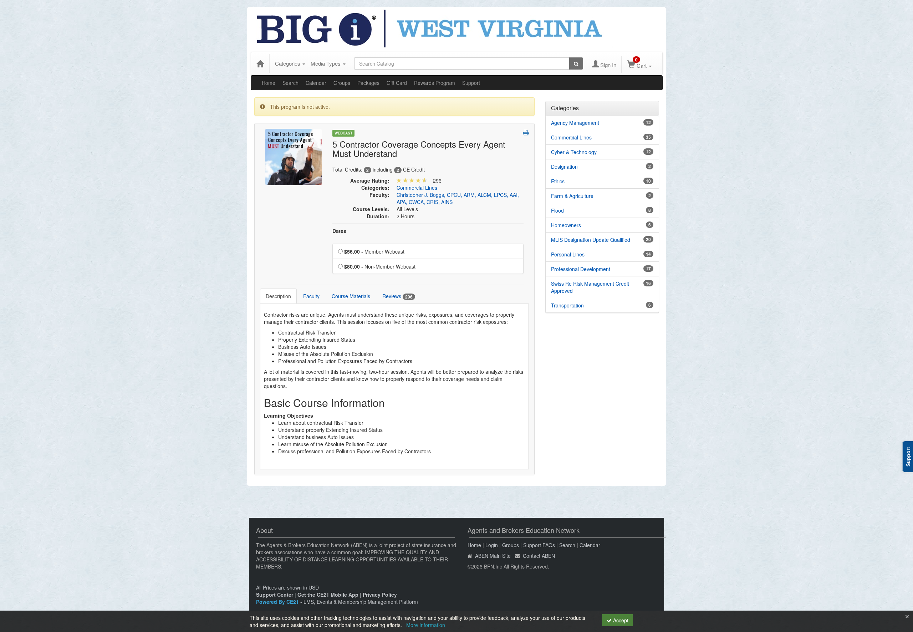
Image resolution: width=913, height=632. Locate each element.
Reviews (397, 296)
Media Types (326, 63)
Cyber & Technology (574, 152)
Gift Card (397, 82)
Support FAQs (539, 545)
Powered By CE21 (278, 601)
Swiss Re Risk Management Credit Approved (590, 287)
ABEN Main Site (493, 555)
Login (491, 545)
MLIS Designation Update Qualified (590, 239)
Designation (564, 166)
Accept (620, 620)
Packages (368, 82)
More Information (425, 624)
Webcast (343, 133)
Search (290, 82)
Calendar (316, 82)
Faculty (311, 296)
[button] (526, 132)
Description (278, 296)
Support (471, 82)
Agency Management (575, 122)
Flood (557, 210)
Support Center (274, 594)
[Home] (260, 63)
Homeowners (566, 225)
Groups (341, 82)
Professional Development (580, 268)
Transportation (567, 305)
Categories (288, 63)
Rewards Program (434, 82)
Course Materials (351, 296)
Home (268, 82)
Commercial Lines (417, 187)
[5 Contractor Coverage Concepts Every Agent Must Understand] (293, 156)
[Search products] (576, 63)
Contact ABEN (539, 555)
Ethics (558, 181)
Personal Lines (568, 254)
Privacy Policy (380, 594)
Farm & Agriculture (572, 195)
